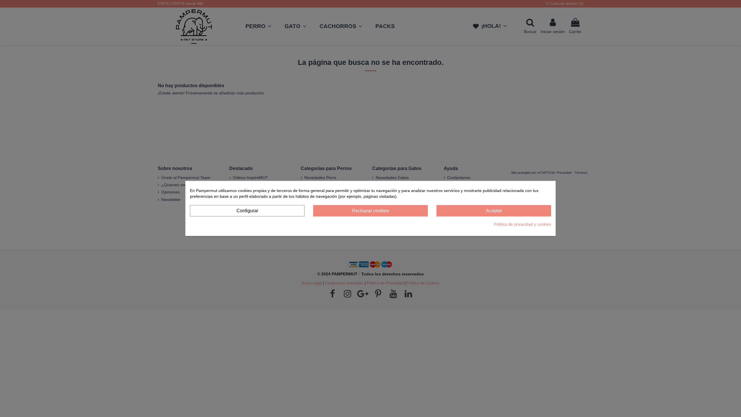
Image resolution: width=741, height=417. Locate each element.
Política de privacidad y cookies (522, 224)
